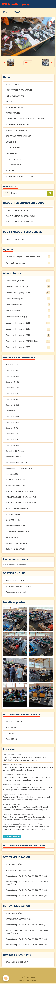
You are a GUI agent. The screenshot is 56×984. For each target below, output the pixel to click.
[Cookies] (6, 978)
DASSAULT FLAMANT (14, 722)
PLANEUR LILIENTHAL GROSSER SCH (21, 216)
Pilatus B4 (10, 733)
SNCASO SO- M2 (12, 537)
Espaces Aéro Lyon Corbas (17, 592)
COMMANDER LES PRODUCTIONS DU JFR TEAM (25, 119)
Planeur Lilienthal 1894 (15, 526)
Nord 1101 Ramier (13, 514)
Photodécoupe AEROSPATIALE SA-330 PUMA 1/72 (26, 876)
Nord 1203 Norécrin (14, 520)
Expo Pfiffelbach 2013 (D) (28, 317)
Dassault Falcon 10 (14, 457)
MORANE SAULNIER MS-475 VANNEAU (21, 503)
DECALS (9, 102)
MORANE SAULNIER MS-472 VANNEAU (21, 491)
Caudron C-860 (12, 445)
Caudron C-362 (12, 370)
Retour (28, 63)
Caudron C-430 (12, 382)
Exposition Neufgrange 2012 (28, 293)
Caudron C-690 (12, 422)
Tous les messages (12, 836)
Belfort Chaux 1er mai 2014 (17, 581)
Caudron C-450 (12, 394)
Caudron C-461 (12, 399)
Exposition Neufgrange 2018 (28, 335)
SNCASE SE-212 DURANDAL (17, 543)
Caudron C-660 (12, 417)
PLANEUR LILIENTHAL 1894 (17, 210)
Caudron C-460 (12, 388)
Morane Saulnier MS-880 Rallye (19, 509)
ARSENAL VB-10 (12, 365)
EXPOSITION (11, 142)
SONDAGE (10, 171)
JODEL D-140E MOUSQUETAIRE (18, 480)
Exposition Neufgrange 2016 (28, 329)
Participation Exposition (28, 263)
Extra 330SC (11, 728)
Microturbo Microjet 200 (16, 486)
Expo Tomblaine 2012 (28, 305)
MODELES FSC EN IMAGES (16, 130)
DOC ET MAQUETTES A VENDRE (18, 136)
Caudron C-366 (12, 376)
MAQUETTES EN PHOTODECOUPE (19, 90)
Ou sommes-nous (13, 165)
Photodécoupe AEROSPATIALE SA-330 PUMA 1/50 (27, 896)
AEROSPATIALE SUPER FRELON (18, 870)
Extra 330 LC (11, 739)
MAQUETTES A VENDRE (15, 239)
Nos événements (28, 311)
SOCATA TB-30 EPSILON (16, 549)
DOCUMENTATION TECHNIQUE (17, 125)
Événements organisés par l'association (28, 257)
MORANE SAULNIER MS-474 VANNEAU (21, 497)
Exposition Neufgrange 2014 (28, 323)
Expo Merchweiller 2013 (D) (28, 287)
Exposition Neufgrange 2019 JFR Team (28, 341)
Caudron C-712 (12, 428)
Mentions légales (28, 977)
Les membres (11, 153)
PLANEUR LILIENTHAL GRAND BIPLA (20, 222)
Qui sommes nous (13, 159)
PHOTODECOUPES (13, 113)
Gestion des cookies (28, 981)
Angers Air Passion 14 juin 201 (18, 586)
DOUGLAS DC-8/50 (14, 864)
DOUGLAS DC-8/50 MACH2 (17, 962)
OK (50, 193)
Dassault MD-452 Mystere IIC (18, 463)
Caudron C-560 (12, 405)
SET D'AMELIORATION (14, 107)
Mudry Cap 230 (12, 474)
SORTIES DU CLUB (13, 148)
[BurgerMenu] (51, 4)
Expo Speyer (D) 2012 (28, 281)
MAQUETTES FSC (13, 84)
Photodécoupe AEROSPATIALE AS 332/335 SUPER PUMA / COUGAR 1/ (27, 883)
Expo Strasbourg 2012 (28, 299)
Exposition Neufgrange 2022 (28, 347)
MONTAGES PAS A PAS (15, 96)
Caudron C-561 (12, 411)
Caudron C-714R (12, 434)
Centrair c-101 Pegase (15, 451)
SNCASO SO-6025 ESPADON (17, 532)
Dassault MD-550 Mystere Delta (19, 468)
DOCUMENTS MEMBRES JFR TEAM (19, 176)
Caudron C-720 (12, 440)
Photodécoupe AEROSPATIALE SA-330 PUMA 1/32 (26, 890)
